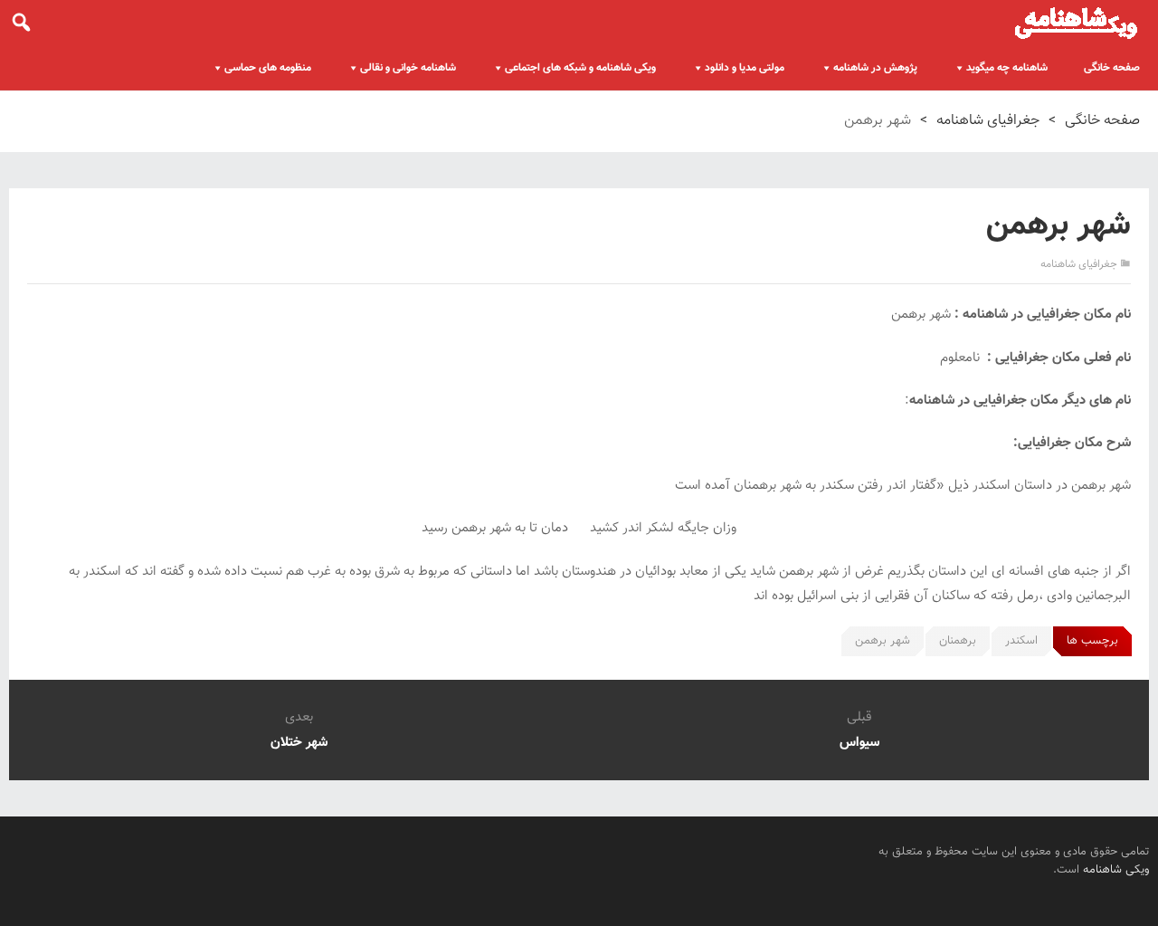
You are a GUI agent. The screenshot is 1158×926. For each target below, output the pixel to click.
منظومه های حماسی (267, 68)
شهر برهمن (882, 641)
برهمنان (957, 641)
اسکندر (1021, 641)
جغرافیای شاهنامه (987, 121)
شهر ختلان (299, 742)
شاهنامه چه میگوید (1007, 68)
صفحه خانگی (1112, 68)
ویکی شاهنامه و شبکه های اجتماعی (580, 68)
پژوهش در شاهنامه (875, 68)
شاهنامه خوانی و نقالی (408, 68)
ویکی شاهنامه (1116, 870)
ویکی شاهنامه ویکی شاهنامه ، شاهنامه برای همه (1076, 23)
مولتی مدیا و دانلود (744, 68)
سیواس (859, 742)
